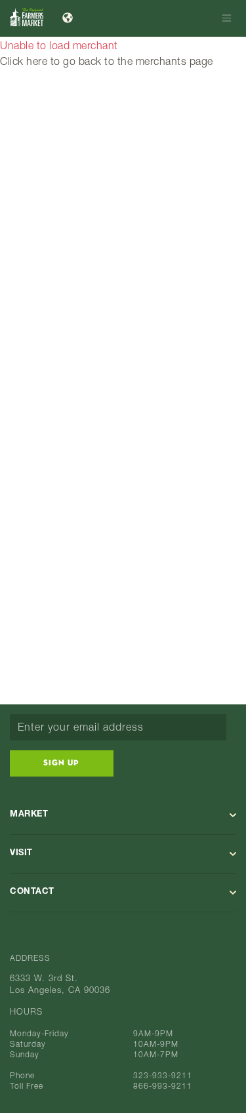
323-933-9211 (162, 1076)
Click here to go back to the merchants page (106, 63)
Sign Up (61, 763)
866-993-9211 (162, 1087)
